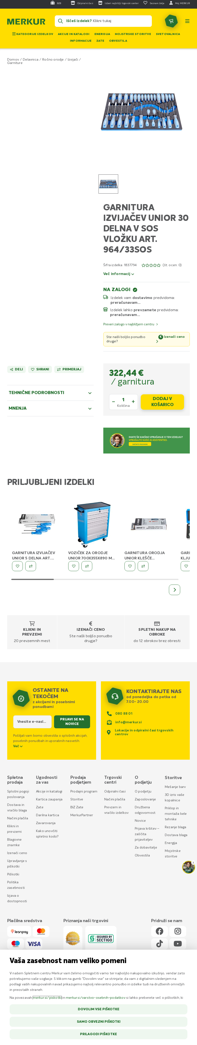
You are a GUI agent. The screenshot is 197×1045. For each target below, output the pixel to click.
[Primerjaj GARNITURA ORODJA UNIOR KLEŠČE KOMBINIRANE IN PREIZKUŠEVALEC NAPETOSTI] (143, 566)
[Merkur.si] (26, 23)
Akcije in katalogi (74, 34)
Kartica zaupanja (49, 799)
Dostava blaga (176, 835)
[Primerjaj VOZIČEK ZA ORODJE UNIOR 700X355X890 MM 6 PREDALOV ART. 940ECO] (86, 566)
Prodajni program (83, 791)
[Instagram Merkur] (178, 932)
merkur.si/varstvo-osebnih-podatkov (95, 997)
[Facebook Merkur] (159, 932)
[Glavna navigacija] (187, 21)
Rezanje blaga (175, 827)
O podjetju (143, 791)
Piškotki (13, 874)
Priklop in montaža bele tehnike (176, 814)
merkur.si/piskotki (47, 997)
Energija (102, 34)
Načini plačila (17, 818)
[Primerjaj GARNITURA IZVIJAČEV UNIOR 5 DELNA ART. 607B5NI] (30, 566)
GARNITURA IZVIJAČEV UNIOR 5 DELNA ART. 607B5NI (33, 558)
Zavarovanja (45, 823)
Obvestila (118, 41)
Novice (140, 820)
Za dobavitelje (146, 847)
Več (16, 746)
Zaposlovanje (145, 799)
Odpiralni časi (115, 791)
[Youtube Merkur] (178, 944)
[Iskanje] (60, 21)
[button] (141, 112)
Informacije (81, 41)
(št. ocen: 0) (172, 265)
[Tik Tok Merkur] (159, 944)
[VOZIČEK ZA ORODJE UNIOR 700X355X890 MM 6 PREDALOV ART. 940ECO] (92, 525)
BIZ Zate (77, 807)
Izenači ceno (91, 630)
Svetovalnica (168, 34)
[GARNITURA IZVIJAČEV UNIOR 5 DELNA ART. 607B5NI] (36, 525)
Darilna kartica (47, 815)
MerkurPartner (81, 815)
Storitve (76, 799)
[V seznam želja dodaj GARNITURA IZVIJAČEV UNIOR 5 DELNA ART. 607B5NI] (17, 566)
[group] (108, 184)
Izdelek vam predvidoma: (143, 298)
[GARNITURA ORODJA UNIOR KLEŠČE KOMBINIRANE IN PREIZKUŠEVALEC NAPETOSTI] (148, 525)
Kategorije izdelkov (34, 34)
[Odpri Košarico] (171, 21)
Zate (100, 41)
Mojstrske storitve (133, 34)
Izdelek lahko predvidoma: (144, 310)
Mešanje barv (175, 787)
